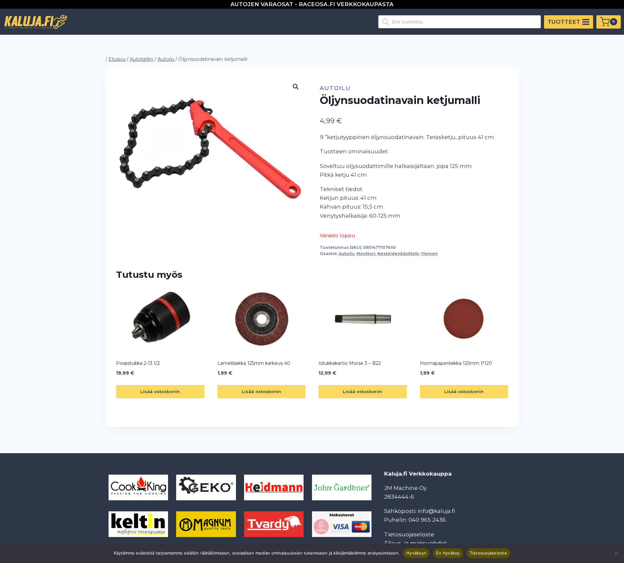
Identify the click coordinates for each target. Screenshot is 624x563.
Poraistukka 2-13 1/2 (138, 363)
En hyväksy (448, 553)
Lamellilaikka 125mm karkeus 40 (253, 363)
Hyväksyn (416, 553)
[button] (296, 87)
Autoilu (335, 88)
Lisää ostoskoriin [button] (160, 391)
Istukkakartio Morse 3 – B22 (349, 363)
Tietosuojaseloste (409, 534)
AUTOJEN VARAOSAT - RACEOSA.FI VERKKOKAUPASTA (312, 4)
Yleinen (429, 253)
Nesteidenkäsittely (398, 253)
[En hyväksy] (616, 553)
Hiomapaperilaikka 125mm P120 (456, 363)
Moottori (366, 253)
